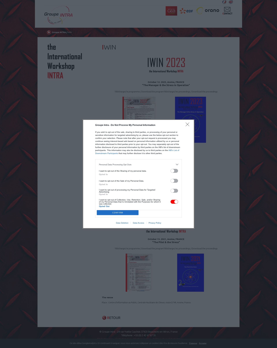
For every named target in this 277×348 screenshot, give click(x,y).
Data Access (138, 223)
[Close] (188, 125)
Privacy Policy (155, 223)
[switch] (174, 171)
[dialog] (138, 174)
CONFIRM (117, 213)
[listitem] (138, 164)
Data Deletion (122, 223)
